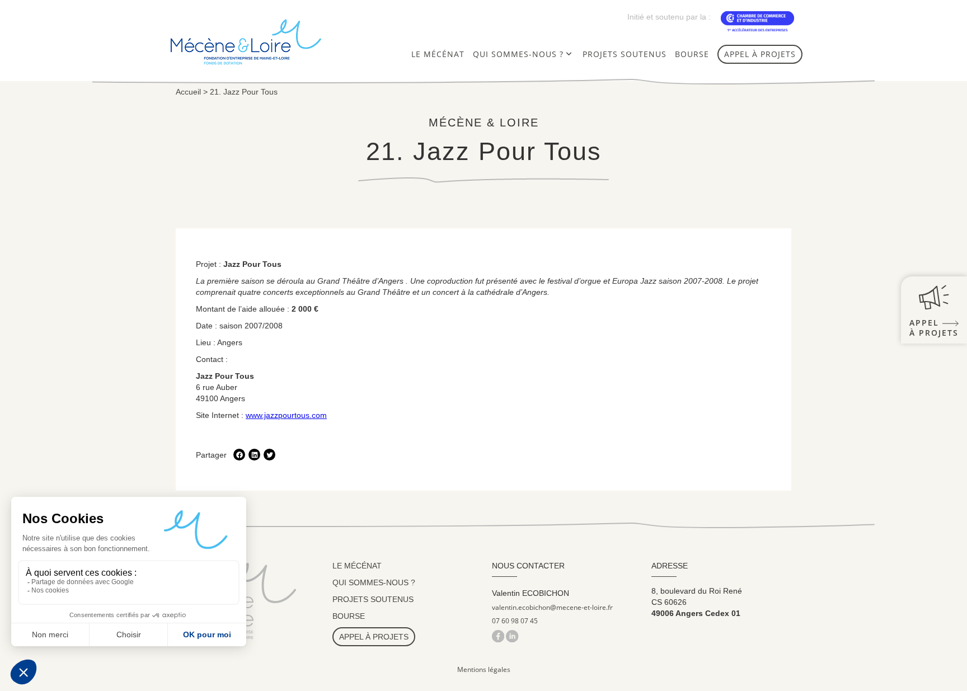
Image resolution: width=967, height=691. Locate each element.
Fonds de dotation (527, 93)
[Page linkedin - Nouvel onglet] (512, 636)
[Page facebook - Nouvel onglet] (499, 636)
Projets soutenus (624, 54)
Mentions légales (483, 669)
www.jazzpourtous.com (286, 415)
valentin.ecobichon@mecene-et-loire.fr (552, 607)
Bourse (692, 54)
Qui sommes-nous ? (518, 54)
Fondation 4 (512, 77)
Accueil (188, 91)
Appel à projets (760, 54)
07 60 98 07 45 (515, 621)
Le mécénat (437, 54)
